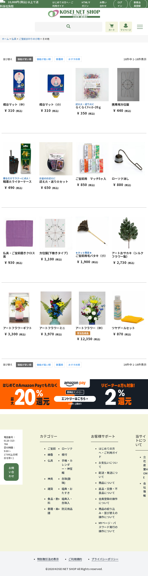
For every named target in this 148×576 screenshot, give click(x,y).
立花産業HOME (145, 467)
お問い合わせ (103, 4)
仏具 (14, 38)
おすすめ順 (74, 59)
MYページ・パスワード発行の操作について (108, 527)
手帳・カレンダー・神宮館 (67, 467)
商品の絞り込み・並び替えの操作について (108, 513)
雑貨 (50, 489)
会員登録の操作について (108, 501)
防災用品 (67, 509)
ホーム (5, 38)
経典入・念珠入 (67, 501)
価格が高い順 (44, 59)
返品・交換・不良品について (108, 491)
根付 (64, 454)
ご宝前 (52, 448)
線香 (50, 454)
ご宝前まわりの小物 (29, 38)
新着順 (59, 59)
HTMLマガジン (86, 4)
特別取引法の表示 (48, 559)
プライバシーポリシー (105, 559)
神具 (50, 479)
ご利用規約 (75, 559)
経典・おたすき (67, 491)
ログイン (120, 4)
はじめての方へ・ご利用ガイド (62, 4)
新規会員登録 (137, 4)
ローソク (67, 448)
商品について (107, 483)
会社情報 (144, 489)
